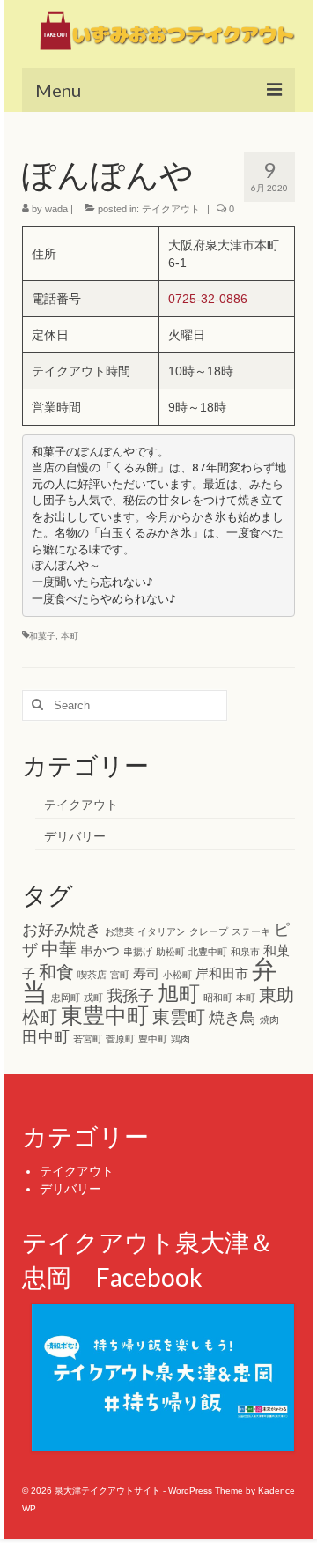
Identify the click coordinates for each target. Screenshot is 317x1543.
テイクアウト (171, 209)
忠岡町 (65, 997)
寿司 (146, 973)
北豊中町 (207, 951)
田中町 (46, 1037)
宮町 (119, 974)
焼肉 (269, 1019)
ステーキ (251, 931)
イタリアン (161, 931)
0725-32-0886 (207, 299)
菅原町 (120, 1039)
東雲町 (178, 1017)
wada (56, 209)
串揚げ (137, 951)
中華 (59, 949)
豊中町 (152, 1039)
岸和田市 (221, 973)
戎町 (93, 997)
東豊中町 (105, 1015)
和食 (56, 972)
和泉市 (245, 951)
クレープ (208, 931)
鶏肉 (180, 1039)
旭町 (179, 993)
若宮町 (87, 1039)
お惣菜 (119, 931)
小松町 (177, 974)
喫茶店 (92, 974)
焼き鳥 (232, 1018)
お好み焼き (61, 929)
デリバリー (75, 836)
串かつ (100, 950)
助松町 (170, 951)
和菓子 (42, 636)
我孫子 (130, 996)
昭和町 (217, 997)
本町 (69, 636)
